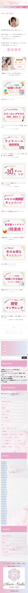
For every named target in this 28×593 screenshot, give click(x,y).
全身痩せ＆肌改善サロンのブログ (14, 566)
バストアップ (17, 446)
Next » (14, 327)
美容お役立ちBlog (6, 536)
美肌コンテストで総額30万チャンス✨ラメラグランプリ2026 (13, 184)
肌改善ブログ (18, 75)
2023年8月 (4, 498)
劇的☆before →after (12, 428)
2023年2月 (4, 506)
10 (20, 332)
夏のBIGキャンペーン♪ (7, 99)
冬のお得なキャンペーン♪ (8, 264)
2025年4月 (4, 472)
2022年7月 (4, 518)
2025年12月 (4, 467)
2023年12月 (4, 491)
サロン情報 (5, 552)
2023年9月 (4, 496)
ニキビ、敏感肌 (5, 443)
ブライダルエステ (6, 555)
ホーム (3, 7)
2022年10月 (4, 513)
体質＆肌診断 (11, 75)
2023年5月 (4, 501)
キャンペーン (11, 186)
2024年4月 (4, 486)
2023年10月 (4, 494)
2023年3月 (4, 505)
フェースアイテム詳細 (13, 129)
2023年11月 (4, 493)
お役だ (3, 428)
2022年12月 (4, 510)
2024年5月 (4, 484)
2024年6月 (4, 482)
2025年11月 (4, 468)
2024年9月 (4, 479)
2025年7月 (4, 470)
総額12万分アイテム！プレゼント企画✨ (12, 290)
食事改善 (21, 319)
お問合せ (4, 354)
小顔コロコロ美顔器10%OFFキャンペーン (12, 211)
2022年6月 (4, 520)
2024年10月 (4, 477)
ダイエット (14, 431)
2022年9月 (4, 515)
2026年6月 (4, 463)
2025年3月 (4, 474)
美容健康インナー (6, 431)
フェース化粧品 (6, 545)
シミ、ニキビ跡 (17, 440)
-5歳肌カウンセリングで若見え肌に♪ (11, 73)
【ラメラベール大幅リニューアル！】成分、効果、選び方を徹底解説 (14, 154)
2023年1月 (4, 508)
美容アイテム (5, 549)
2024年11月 (4, 475)
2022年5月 (4, 522)
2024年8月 (4, 480)
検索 (24, 358)
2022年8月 (4, 517)
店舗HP (21, 7)
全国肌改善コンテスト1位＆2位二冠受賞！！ (13, 237)
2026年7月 (4, 462)
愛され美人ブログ (13, 434)
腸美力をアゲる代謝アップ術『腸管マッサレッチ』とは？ (14, 317)
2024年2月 (4, 487)
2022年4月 (4, 523)
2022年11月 (4, 511)
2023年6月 (4, 499)
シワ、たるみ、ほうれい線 (16, 443)
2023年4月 (4, 503)
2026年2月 (4, 465)
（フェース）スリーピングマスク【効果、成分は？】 (14, 126)
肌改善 (3, 542)
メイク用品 (16, 437)
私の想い (15, 7)
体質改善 (17, 319)
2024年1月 (4, 489)
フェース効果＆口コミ (6, 440)
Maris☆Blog (14, 3)
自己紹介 (8, 7)
